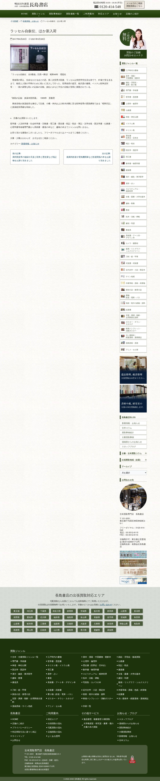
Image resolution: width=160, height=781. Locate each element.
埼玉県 (30, 610)
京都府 (70, 623)
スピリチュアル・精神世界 (95, 673)
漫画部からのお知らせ (132, 442)
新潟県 (137, 610)
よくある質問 (54, 736)
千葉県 (43, 610)
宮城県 (124, 617)
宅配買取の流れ (55, 727)
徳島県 (70, 629)
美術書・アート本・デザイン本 (62, 682)
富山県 (83, 617)
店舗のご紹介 (132, 14)
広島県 (43, 629)
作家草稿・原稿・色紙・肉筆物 (132, 689)
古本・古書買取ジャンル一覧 (25, 656)
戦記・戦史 (123, 665)
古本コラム (127, 428)
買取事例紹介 (55, 14)
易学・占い (53, 673)
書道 (50, 677)
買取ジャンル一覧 (130, 63)
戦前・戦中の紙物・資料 (94, 694)
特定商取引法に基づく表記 (24, 731)
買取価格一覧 (72, 14)
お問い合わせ (106, 604)
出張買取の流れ (55, 723)
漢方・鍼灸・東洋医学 (22, 673)
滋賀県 (57, 623)
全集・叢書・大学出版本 (129, 673)
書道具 (15, 682)
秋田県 (137, 617)
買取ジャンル (38, 14)
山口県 (57, 629)
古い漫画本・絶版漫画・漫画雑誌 (133, 698)
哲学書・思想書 (55, 661)
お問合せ (16, 740)
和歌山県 (124, 623)
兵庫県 (97, 623)
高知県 (110, 629)
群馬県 (110, 610)
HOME (24, 14)
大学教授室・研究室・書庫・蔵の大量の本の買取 (99, 725)
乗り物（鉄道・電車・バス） (61, 694)
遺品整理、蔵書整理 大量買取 (97, 719)
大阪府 (83, 623)
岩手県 (110, 617)
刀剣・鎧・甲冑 (19, 689)
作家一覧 (87, 706)
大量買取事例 (128, 437)
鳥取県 (137, 623)
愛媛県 (97, 629)
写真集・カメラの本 (92, 682)
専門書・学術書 (19, 661)
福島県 (70, 617)
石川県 (43, 617)
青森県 (97, 617)
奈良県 (110, 623)
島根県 (17, 629)
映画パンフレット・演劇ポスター (98, 698)
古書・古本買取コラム (132, 453)
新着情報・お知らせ (31, 21)
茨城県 (83, 610)
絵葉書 (121, 694)
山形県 (17, 623)
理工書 (51, 669)
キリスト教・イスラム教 (59, 665)
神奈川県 (57, 610)
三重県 (43, 623)
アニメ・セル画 (55, 706)
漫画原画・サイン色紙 (22, 706)
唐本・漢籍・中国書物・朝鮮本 (97, 656)
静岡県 (70, 610)
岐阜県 (30, 623)
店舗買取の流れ (55, 731)
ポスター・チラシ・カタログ (61, 698)
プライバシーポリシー (22, 727)
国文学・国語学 (19, 669)
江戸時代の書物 (55, 656)
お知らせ (117, 14)
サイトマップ (18, 736)
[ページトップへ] (155, 774)
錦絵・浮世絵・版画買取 (129, 656)
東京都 (17, 610)
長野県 (17, 617)
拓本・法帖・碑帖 (91, 677)
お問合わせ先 (128, 479)
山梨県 (124, 610)
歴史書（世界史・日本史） (95, 665)
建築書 (121, 669)
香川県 (83, 629)
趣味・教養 (17, 677)
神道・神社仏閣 (19, 665)
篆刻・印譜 (123, 677)
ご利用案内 (88, 14)
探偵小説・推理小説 (21, 694)
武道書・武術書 (55, 689)
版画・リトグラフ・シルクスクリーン (133, 684)
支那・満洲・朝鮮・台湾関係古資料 (27, 700)
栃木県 (97, 610)
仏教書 (121, 661)
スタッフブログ (129, 446)
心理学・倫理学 (90, 661)
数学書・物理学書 (91, 669)
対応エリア (103, 14)
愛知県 (30, 617)
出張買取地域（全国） (132, 459)
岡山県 (30, 629)
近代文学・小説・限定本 (94, 689)
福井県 (57, 617)
